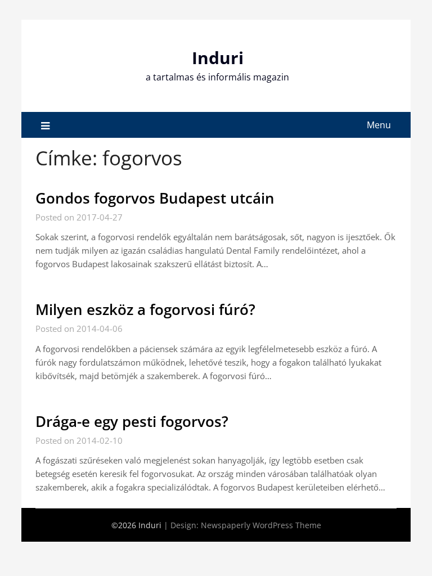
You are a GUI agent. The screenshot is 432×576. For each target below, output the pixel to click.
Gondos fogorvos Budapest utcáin (154, 198)
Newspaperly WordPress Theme (261, 525)
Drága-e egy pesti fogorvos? (131, 421)
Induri (218, 57)
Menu (379, 125)
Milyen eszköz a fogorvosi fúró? (145, 309)
